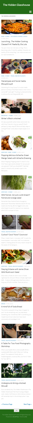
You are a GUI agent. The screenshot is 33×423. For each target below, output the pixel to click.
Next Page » (28, 404)
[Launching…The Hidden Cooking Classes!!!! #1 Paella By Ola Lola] (16, 27)
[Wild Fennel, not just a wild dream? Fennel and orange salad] (16, 182)
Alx (26, 417)
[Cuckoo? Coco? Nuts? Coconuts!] (16, 222)
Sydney (7, 36)
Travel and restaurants (18, 76)
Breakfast (4, 115)
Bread (3, 304)
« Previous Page (6, 404)
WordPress (16, 417)
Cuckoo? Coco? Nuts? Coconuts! (14, 235)
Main (2, 36)
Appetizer (4, 152)
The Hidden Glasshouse (16, 5)
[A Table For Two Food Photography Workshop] (16, 331)
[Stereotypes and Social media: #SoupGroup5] (16, 66)
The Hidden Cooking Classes (19, 36)
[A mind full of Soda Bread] (16, 294)
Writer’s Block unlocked (11, 118)
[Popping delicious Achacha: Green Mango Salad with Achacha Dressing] (16, 143)
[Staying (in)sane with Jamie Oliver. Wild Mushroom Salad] (16, 257)
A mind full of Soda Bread (11, 307)
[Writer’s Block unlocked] (16, 106)
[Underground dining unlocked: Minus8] (16, 371)
